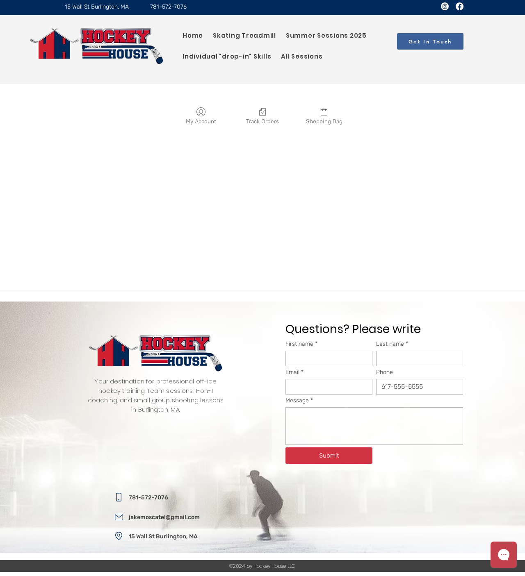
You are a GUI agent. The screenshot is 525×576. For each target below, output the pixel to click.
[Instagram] (445, 6)
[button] (430, 41)
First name (301, 343)
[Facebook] (459, 6)
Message (299, 400)
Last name (392, 343)
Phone (384, 372)
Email (294, 372)
